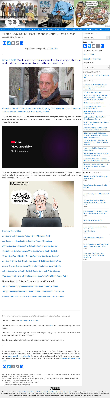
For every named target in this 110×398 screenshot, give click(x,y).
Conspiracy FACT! (51, 378)
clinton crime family (31, 378)
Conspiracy (40, 378)
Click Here (54, 48)
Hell (51, 325)
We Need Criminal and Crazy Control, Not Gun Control (21, 382)
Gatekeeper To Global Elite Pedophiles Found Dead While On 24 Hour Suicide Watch (34, 276)
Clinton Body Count (18, 378)
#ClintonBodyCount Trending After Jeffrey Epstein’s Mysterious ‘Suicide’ (29, 246)
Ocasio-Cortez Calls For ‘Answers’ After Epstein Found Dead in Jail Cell (29, 251)
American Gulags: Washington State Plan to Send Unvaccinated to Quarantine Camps (94, 229)
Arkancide (8, 378)
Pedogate (23, 380)
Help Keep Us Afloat (102, 29)
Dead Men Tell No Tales (11, 231)
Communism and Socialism (13, 374)
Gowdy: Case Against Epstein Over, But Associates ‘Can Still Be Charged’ (30, 256)
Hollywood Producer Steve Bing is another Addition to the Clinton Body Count (94, 203)
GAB (73, 29)
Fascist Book (65, 29)
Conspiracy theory (63, 378)
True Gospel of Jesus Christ (29, 321)
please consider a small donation (19, 356)
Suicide (29, 380)
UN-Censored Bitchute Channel (48, 29)
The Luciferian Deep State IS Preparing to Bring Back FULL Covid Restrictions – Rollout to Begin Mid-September (96, 98)
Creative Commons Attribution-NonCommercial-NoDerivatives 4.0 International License (44, 392)
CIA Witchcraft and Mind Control (93, 238)
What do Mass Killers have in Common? (17, 384)
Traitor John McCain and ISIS (92, 220)
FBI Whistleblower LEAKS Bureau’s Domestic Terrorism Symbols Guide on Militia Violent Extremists (95, 135)
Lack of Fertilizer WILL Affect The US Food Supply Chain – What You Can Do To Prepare (95, 143)
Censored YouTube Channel (26, 29)
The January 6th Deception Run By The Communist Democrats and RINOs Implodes (95, 166)
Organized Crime (13, 376)
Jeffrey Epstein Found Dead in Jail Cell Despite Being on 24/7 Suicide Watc (31, 271)
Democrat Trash (41, 374)
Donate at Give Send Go (85, 29)
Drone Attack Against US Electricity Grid (96, 194)
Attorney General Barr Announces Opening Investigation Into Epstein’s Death (31, 266)
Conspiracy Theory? (29, 374)
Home (3, 29)
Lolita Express (6, 380)
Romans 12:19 (9, 60)
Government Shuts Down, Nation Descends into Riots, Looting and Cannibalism (93, 255)
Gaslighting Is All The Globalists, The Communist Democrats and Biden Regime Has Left (95, 87)
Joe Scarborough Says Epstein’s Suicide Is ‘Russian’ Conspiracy (27, 241)
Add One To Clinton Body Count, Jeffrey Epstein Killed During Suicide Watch (31, 261)
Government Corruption (54, 374)
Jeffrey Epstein (74, 378)
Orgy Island (15, 380)
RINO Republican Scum (26, 376)
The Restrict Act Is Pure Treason (93, 103)
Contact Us (11, 29)
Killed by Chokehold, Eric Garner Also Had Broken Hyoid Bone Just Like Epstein (33, 296)
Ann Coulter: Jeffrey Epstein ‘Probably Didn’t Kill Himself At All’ (26, 236)
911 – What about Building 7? (92, 92)
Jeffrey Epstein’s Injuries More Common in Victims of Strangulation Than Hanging (33, 291)
